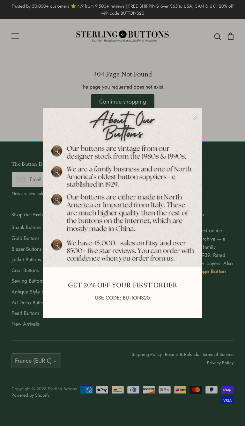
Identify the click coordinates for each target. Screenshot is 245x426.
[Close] (194, 116)
